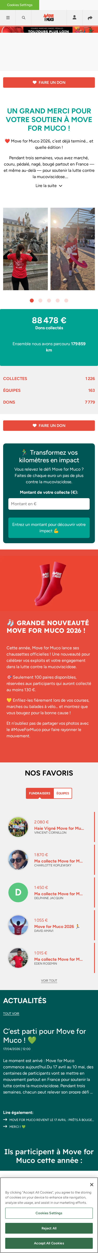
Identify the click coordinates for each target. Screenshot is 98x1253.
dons (49, 402)
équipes (49, 390)
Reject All (49, 1228)
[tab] (39, 793)
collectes (49, 378)
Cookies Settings (19, 5)
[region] (49, 1215)
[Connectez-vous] (74, 17)
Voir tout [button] (49, 980)
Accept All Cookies (49, 1243)
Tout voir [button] (11, 1013)
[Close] (91, 1184)
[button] (8, 18)
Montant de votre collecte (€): (49, 492)
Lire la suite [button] (47, 185)
